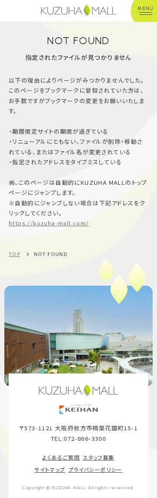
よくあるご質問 (61, 457)
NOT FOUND (51, 253)
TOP (14, 253)
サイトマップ (49, 469)
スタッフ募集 (98, 457)
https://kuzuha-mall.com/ (49, 223)
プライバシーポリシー (95, 469)
